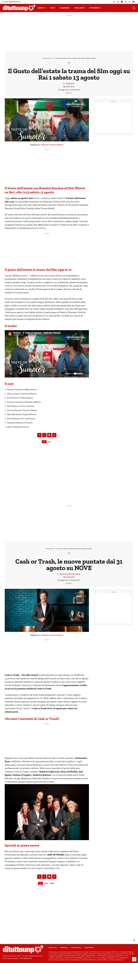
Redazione (70, 84)
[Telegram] (122, 2)
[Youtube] (133, 2)
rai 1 (49, 442)
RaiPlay (42, 228)
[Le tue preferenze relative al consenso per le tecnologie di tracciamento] (134, 959)
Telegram (44, 144)
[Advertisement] (69, 31)
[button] (133, 7)
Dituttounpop (46, 58)
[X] (126, 2)
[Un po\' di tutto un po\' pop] (19, 8)
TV (52, 58)
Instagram (58, 144)
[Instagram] (118, 2)
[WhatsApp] (130, 2)
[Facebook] (114, 2)
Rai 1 (38, 198)
